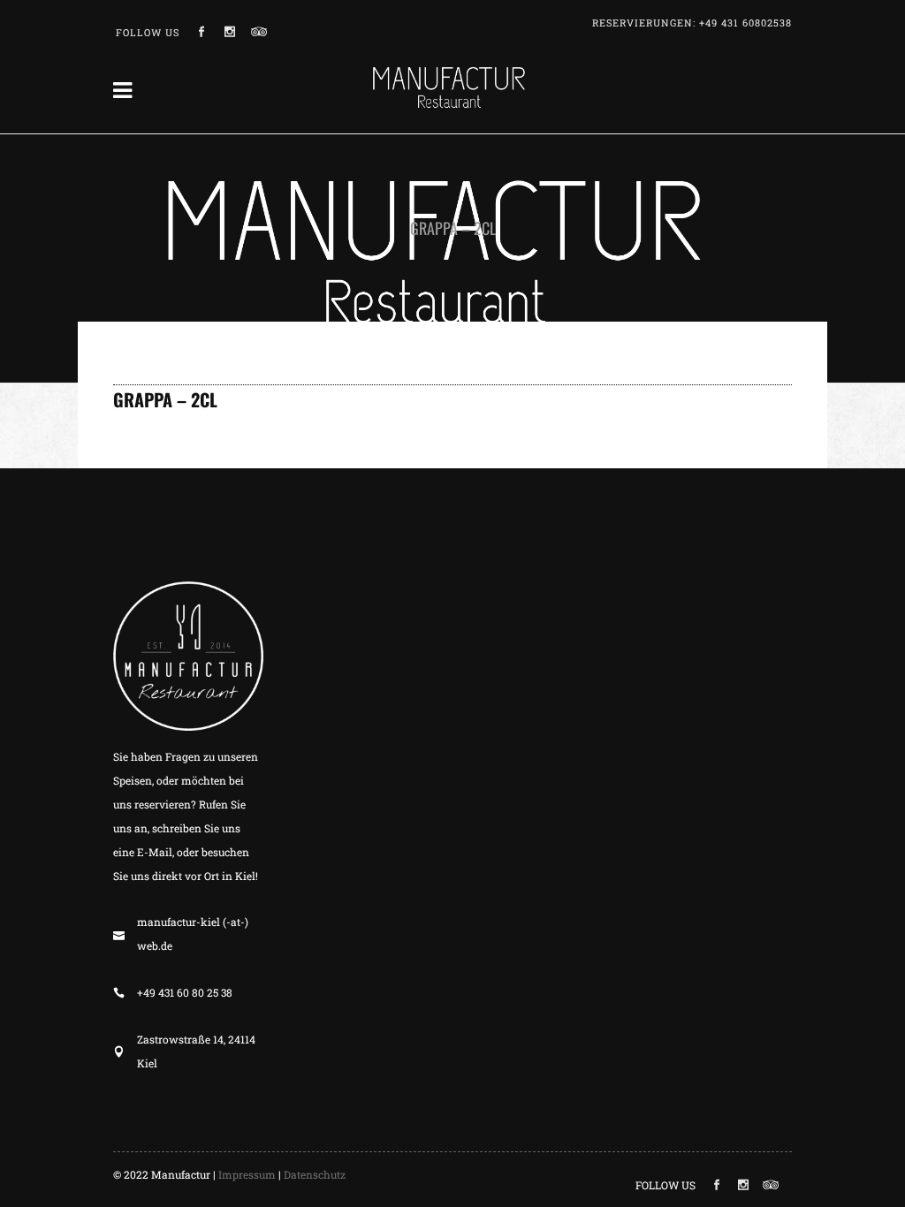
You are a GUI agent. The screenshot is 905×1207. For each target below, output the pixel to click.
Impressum (247, 1174)
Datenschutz (315, 1174)
